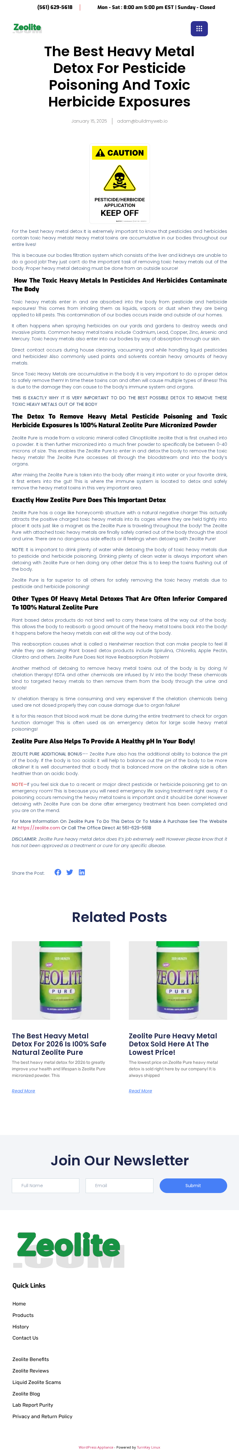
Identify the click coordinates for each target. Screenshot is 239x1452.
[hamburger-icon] (199, 28)
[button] (222, 28)
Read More (23, 1091)
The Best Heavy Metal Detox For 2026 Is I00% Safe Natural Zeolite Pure (59, 1044)
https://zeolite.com (39, 828)
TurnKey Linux (148, 1447)
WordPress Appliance (96, 1447)
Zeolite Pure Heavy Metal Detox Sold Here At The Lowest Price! (173, 1044)
